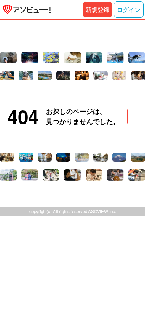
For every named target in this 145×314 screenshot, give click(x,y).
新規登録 (97, 9)
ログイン (129, 9)
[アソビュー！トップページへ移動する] (25, 9)
